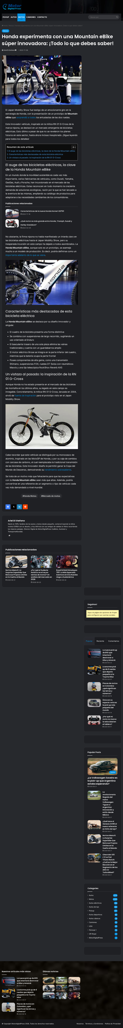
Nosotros (80, 1024)
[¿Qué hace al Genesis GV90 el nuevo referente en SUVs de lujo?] (94, 824)
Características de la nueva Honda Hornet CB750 (42, 211)
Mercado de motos (51, 496)
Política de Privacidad (113, 1024)
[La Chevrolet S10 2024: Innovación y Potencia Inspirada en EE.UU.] (74, 988)
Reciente (100, 641)
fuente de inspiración (25, 395)
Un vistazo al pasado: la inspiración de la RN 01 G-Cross (35, 157)
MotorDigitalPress (96, 938)
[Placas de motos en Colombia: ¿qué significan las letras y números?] (94, 686)
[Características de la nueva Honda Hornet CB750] (12, 213)
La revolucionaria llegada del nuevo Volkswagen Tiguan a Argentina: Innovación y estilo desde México (109, 803)
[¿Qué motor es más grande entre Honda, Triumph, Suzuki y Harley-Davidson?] (12, 223)
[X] (13, 506)
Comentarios (113, 641)
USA (90, 926)
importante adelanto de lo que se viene (25, 255)
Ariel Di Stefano (9, 50)
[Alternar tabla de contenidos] (72, 147)
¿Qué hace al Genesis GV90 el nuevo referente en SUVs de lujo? (110, 825)
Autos (14, 17)
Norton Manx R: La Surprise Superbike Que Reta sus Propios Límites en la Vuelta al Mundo (16, 573)
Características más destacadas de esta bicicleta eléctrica (36, 154)
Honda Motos (30, 496)
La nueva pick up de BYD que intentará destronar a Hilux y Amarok (110, 655)
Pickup (6, 17)
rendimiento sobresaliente (58, 469)
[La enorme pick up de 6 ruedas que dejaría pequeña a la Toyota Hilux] (94, 670)
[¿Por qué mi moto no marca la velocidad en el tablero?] (94, 719)
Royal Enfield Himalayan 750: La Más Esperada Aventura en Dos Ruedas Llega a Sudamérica (67, 573)
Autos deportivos (95, 915)
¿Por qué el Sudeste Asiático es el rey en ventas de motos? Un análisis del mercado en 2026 (41, 575)
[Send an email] (15, 50)
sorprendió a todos (26, 117)
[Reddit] (25, 506)
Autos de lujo (94, 907)
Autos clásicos (94, 918)
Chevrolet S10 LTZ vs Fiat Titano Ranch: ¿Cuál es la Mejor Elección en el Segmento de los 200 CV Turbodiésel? (110, 863)
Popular (89, 641)
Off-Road (92, 934)
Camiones (31, 17)
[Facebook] (8, 506)
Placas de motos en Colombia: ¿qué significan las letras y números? (110, 688)
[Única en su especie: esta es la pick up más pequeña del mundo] (94, 703)
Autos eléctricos (95, 903)
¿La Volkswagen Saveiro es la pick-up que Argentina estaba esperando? (102, 780)
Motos (21, 17)
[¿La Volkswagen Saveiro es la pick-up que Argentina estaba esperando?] (49, 980)
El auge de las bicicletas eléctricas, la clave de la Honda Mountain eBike (42, 151)
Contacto (42, 17)
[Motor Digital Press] (12, 7)
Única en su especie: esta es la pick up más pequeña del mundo (110, 705)
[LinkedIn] (19, 506)
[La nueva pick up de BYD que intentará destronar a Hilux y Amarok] (94, 653)
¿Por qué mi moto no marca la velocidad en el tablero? (109, 720)
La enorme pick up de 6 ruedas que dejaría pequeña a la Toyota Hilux (109, 671)
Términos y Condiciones (94, 1024)
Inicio (5, 26)
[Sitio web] (9, 535)
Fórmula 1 (92, 930)
